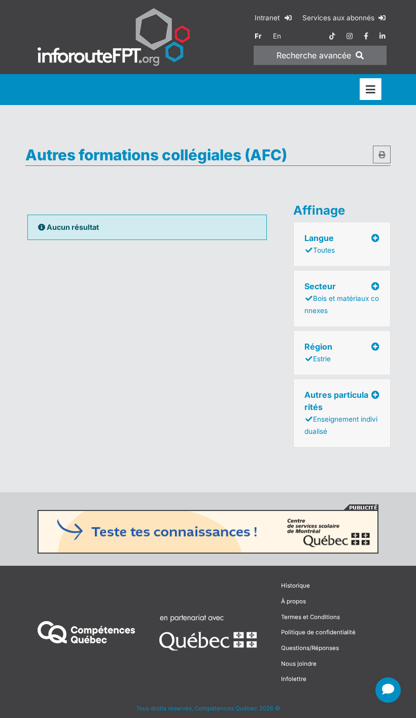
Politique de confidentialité (318, 632)
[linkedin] (382, 36)
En (277, 36)
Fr (258, 36)
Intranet (268, 18)
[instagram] (349, 36)
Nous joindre (299, 663)
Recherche (313, 55)
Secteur (341, 298)
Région (318, 352)
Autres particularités (340, 412)
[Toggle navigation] (371, 89)
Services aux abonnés (339, 18)
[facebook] (366, 36)
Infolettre (293, 678)
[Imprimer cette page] (382, 154)
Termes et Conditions (310, 617)
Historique (295, 585)
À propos (293, 601)
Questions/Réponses (310, 648)
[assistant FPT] (388, 690)
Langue (319, 243)
